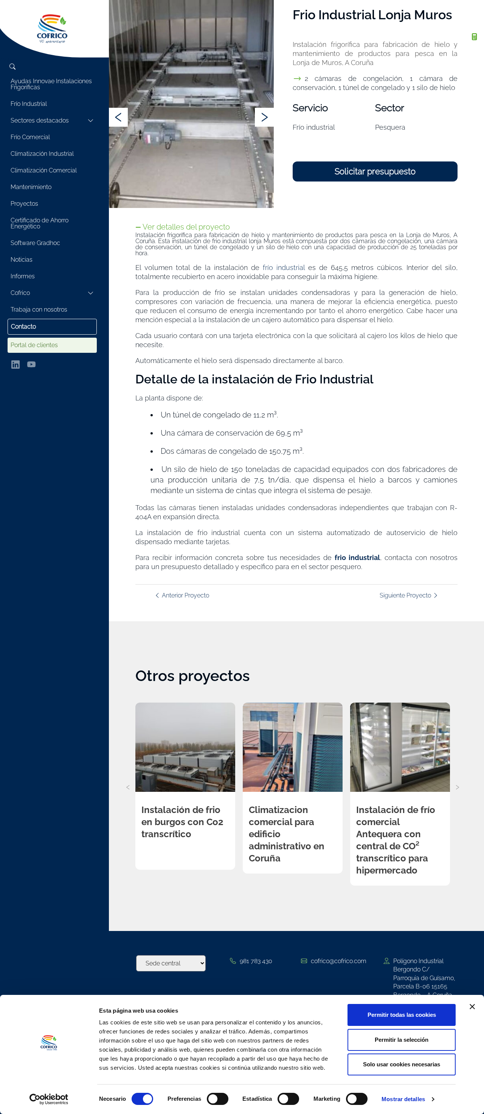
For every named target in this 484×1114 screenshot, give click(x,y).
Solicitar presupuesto (375, 171)
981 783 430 (256, 961)
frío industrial (284, 268)
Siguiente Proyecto (406, 595)
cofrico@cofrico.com (338, 961)
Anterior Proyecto (184, 595)
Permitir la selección (401, 1039)
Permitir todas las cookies (402, 1015)
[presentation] (118, 117)
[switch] (217, 1099)
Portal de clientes (34, 345)
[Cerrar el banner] (472, 1006)
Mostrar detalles (403, 1099)
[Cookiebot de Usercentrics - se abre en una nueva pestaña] (49, 1099)
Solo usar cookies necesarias (401, 1064)
